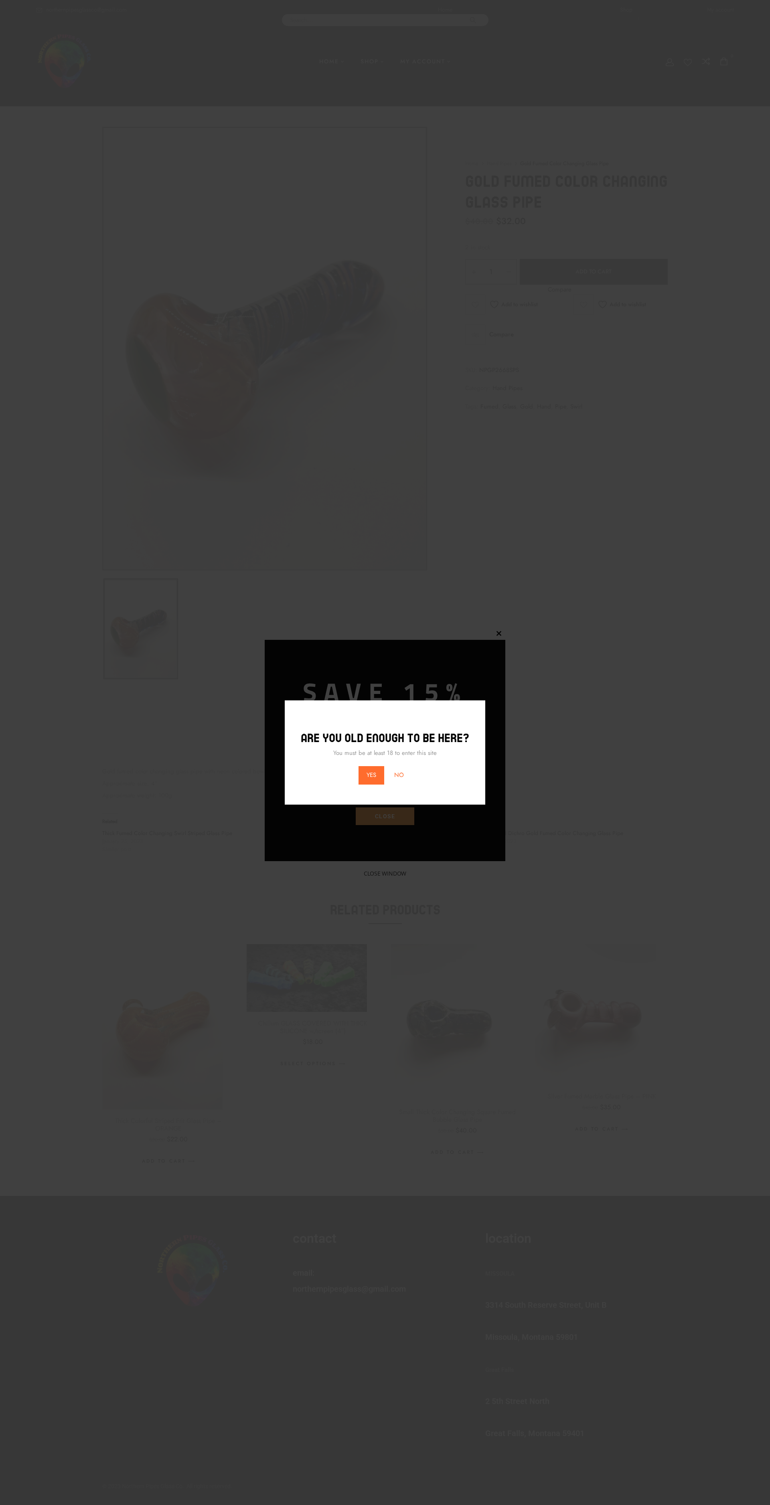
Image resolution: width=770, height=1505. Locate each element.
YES (371, 775)
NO (399, 775)
